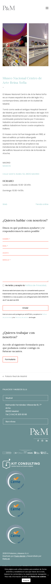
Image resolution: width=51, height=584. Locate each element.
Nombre (6, 239)
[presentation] (6, 44)
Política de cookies (38, 577)
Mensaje (6, 260)
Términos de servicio (22, 317)
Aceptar (26, 580)
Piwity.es (6, 559)
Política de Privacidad (35, 285)
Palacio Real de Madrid (15, 376)
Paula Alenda (19, 556)
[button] (47, 8)
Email (5, 246)
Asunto (6, 253)
